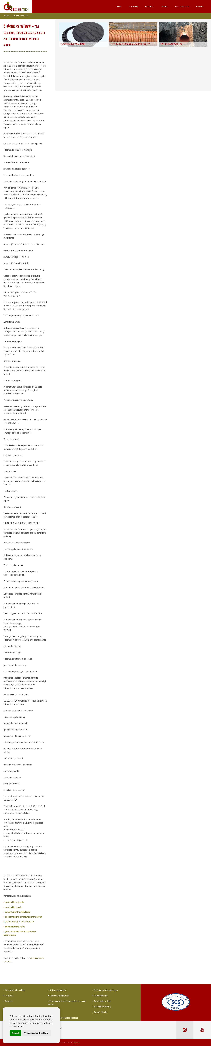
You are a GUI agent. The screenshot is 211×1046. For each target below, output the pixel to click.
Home (6, 15)
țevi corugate (27, 922)
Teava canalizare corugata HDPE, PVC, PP (130, 44)
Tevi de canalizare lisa (171, 44)
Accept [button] (15, 1033)
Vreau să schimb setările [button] (36, 1033)
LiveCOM (76, 1042)
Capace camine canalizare (72, 44)
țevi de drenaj (12, 922)
